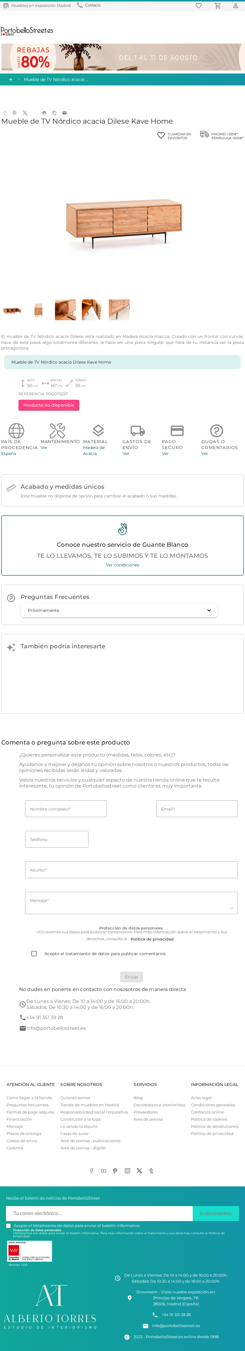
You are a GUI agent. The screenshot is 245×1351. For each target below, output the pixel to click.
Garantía (15, 1148)
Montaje (15, 1126)
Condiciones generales (213, 1105)
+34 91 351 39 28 (44, 1017)
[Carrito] (218, 5)
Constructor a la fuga (80, 1119)
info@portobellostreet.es (56, 1028)
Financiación (19, 1119)
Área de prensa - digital (83, 1148)
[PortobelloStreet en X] (140, 1171)
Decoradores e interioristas (159, 1105)
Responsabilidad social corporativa (94, 1112)
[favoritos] (199, 5)
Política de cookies (209, 1119)
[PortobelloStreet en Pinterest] (116, 1171)
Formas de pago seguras (30, 1112)
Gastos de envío (22, 1141)
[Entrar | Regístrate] (237, 5)
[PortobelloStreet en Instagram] (128, 1171)
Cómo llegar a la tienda (29, 1098)
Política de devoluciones (214, 1126)
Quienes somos (75, 1098)
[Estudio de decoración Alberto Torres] (49, 1329)
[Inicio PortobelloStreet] (27, 35)
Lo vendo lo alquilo (78, 1126)
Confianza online (207, 1112)
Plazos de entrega (24, 1133)
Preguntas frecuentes (27, 1105)
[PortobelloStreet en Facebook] (93, 1171)
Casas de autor (74, 1133)
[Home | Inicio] (10, 79)
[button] (119, 610)
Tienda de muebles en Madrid (89, 1105)
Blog (138, 1098)
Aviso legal (201, 1098)
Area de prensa (148, 1119)
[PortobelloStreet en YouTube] (105, 1171)
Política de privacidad (212, 1133)
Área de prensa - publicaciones (90, 1141)
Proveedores (146, 1112)
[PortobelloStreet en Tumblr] (152, 1171)
